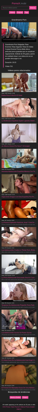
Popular (20, 12)
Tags (26, 12)
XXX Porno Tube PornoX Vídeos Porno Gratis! (19, 407)
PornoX (19, 3)
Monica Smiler (15, 397)
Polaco (25, 397)
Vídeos (12, 12)
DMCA (19, 409)
